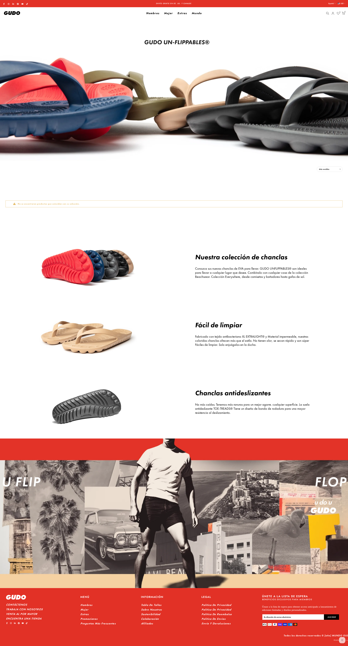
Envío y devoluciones (216, 623)
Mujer (168, 13)
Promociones (89, 619)
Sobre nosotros (151, 609)
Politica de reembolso (216, 614)
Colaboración (150, 619)
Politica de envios (213, 619)
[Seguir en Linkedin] (13, 4)
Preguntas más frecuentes (98, 623)
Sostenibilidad (150, 614)
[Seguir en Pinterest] (18, 4)
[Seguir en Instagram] (8, 4)
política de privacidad (216, 609)
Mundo (197, 13)
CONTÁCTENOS (16, 604)
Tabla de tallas (151, 605)
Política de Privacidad (216, 605)
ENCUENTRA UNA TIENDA (24, 618)
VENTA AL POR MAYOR (21, 614)
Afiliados (147, 623)
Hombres (152, 13)
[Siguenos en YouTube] (22, 4)
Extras (182, 13)
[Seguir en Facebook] (4, 4)
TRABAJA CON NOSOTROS (24, 609)
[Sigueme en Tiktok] (27, 4)
